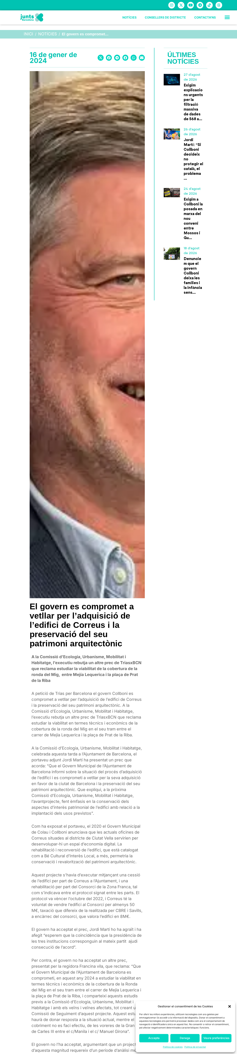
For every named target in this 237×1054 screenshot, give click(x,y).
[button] (229, 1006)
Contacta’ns (205, 17)
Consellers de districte (165, 17)
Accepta (154, 1038)
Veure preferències (216, 1038)
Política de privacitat (195, 1046)
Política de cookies (173, 1046)
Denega (185, 1038)
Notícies (129, 17)
